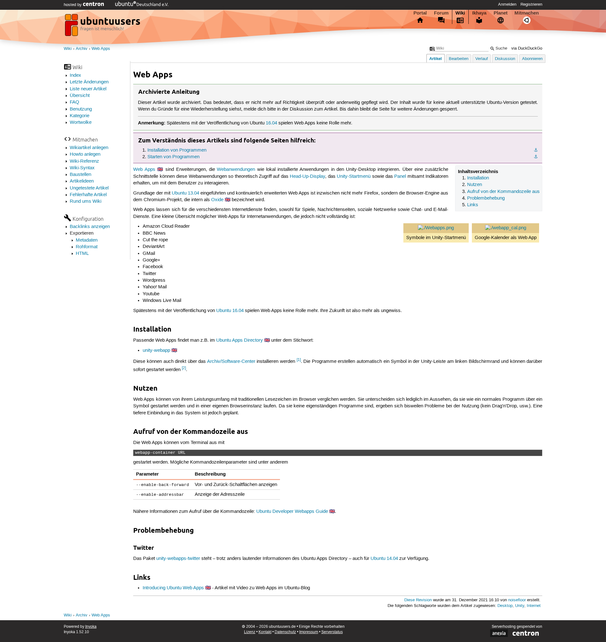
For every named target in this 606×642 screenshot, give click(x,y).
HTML (82, 253)
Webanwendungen (236, 169)
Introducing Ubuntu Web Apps (173, 588)
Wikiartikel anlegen (89, 148)
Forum (441, 13)
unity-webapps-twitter (178, 558)
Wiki (460, 13)
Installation (478, 178)
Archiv (81, 48)
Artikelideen (82, 181)
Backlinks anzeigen (90, 227)
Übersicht (80, 96)
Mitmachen (526, 13)
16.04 (271, 123)
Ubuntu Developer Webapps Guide (292, 511)
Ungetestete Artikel (89, 188)
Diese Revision (418, 600)
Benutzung (81, 109)
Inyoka (91, 626)
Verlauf (481, 59)
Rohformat (87, 247)
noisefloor (517, 600)
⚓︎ (536, 150)
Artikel (435, 58)
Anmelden (507, 4)
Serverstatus (332, 632)
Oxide (217, 200)
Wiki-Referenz (84, 161)
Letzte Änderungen (89, 82)
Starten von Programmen (173, 157)
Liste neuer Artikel (88, 89)
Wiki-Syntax (82, 168)
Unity (519, 605)
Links (472, 205)
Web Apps (101, 48)
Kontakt (264, 632)
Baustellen (80, 174)
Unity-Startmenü (354, 176)
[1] (299, 359)
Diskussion (505, 59)
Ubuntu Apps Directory (239, 340)
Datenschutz (285, 632)
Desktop (505, 605)
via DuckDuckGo (526, 48)
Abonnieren (532, 59)
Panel (400, 176)
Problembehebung (486, 198)
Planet (501, 13)
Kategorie (79, 116)
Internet (534, 605)
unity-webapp (156, 350)
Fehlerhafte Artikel (88, 195)
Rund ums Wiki (85, 201)
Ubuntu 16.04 (230, 311)
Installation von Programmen (176, 150)
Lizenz (249, 632)
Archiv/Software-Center (231, 361)
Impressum (308, 632)
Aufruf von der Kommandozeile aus (503, 192)
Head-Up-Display (307, 176)
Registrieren (531, 4)
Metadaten (87, 240)
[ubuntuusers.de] (103, 27)
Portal (420, 13)
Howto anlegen (85, 154)
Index (75, 75)
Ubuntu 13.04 (185, 193)
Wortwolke (81, 122)
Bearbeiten (458, 59)
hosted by (73, 4)
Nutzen (474, 185)
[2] (184, 368)
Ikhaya (479, 13)
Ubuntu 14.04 (384, 558)
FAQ (74, 102)
